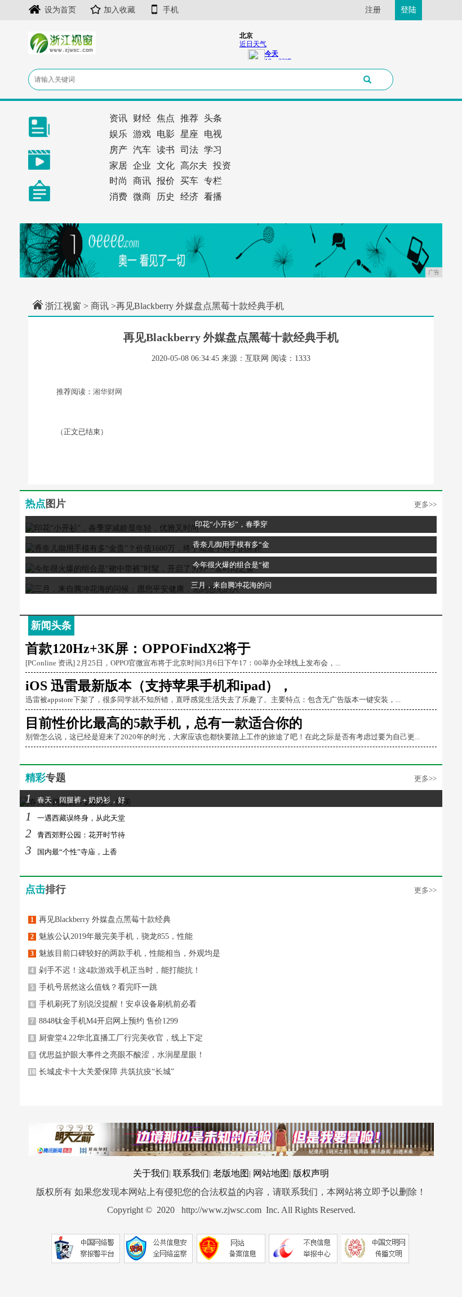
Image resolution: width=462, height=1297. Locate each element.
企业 (142, 165)
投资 (222, 165)
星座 (189, 134)
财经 (142, 118)
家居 (118, 165)
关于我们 (151, 1173)
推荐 (189, 118)
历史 (166, 196)
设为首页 (60, 10)
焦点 (166, 118)
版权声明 (311, 1173)
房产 (118, 150)
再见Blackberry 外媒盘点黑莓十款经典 (100, 919)
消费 (118, 196)
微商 (142, 196)
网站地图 (271, 1173)
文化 (166, 165)
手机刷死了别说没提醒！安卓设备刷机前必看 (113, 1004)
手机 (171, 10)
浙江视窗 (63, 306)
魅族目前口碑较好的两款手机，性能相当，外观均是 (125, 953)
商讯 (142, 181)
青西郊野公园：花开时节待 (75, 835)
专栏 (213, 181)
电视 (213, 134)
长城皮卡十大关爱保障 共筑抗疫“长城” (101, 1071)
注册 (373, 10)
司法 (189, 150)
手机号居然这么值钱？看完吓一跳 (93, 987)
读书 (166, 150)
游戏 (142, 134)
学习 (213, 150)
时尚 (118, 181)
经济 (189, 196)
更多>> (425, 504)
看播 (213, 196)
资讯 (118, 118)
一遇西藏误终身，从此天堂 (75, 818)
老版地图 (231, 1173)
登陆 (408, 10)
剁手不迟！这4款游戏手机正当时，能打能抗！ (115, 970)
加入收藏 (119, 10)
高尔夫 (193, 165)
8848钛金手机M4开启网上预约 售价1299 (104, 1021)
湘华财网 (107, 391)
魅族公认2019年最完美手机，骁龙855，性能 (111, 936)
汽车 (142, 150)
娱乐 (118, 134)
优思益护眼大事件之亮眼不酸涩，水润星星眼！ (117, 1055)
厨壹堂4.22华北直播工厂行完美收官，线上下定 (116, 1038)
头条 (213, 118)
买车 (189, 181)
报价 (166, 181)
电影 (166, 134)
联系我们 (191, 1173)
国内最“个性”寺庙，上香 (71, 852)
